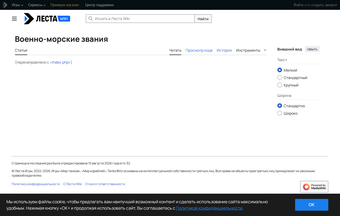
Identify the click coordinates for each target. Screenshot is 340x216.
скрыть (312, 49)
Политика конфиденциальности (36, 184)
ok (311, 204)
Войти (298, 5)
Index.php (60, 62)
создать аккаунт (324, 5)
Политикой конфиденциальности (209, 208)
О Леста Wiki (72, 184)
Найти (203, 18)
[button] (14, 18)
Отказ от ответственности (105, 184)
